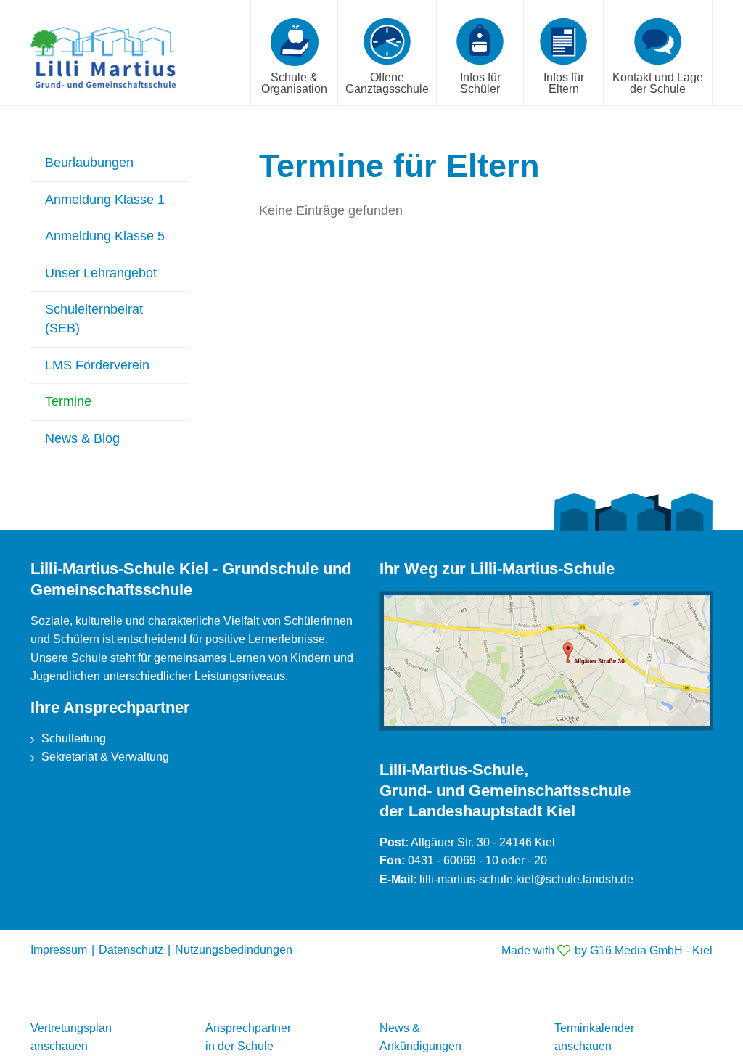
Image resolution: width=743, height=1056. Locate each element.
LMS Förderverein (97, 365)
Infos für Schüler (480, 83)
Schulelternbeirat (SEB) (94, 318)
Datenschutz (131, 950)
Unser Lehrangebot (101, 273)
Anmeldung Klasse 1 (105, 199)
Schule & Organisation (294, 83)
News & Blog (82, 438)
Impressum (58, 950)
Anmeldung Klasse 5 (105, 236)
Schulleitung (73, 738)
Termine (68, 401)
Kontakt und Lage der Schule (657, 83)
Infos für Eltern (563, 83)
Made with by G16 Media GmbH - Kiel (607, 950)
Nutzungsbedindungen (233, 950)
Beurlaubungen (89, 162)
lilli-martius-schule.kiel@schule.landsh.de (526, 879)
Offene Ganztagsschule (387, 83)
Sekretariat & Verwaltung (105, 756)
